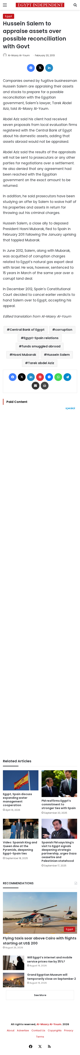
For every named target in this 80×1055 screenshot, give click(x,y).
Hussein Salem (58, 354)
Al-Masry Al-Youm (19, 55)
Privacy (68, 1030)
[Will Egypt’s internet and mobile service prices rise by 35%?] (13, 962)
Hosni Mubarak (24, 354)
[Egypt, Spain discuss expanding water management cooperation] (20, 780)
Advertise (23, 1030)
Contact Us (38, 1030)
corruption (63, 329)
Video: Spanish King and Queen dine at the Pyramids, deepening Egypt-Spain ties (20, 847)
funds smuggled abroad (41, 346)
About (10, 1030)
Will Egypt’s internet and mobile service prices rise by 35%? (49, 959)
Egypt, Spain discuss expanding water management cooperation (17, 799)
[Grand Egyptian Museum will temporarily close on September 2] (13, 980)
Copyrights (55, 1030)
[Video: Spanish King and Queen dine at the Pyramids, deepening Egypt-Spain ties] (20, 829)
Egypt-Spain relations (41, 338)
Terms (40, 1037)
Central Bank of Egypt (27, 329)
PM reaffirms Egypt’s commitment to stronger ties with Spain (59, 804)
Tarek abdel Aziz (41, 363)
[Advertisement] (40, 584)
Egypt (8, 16)
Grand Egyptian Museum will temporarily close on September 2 (51, 977)
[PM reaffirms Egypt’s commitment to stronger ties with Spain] (59, 783)
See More (40, 995)
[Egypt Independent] (40, 5)
